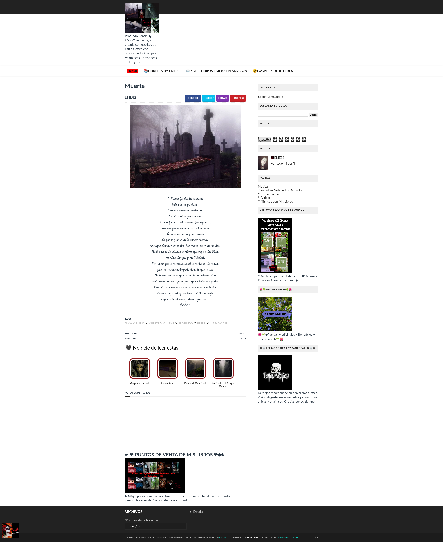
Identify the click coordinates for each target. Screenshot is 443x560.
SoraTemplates (249, 538)
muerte (154, 323)
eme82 (140, 323)
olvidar (169, 323)
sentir (201, 323)
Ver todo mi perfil (283, 163)
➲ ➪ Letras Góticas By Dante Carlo (282, 190)
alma (128, 323)
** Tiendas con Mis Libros (275, 201)
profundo (185, 323)
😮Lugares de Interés (273, 71)
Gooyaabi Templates (288, 538)
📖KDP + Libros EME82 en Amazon (216, 71)
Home (132, 71)
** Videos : (265, 197)
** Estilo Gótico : (269, 194)
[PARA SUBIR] (10, 531)
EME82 (279, 157)
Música (263, 186)
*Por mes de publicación (141, 520)
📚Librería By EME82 (162, 71)
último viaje (218, 323)
